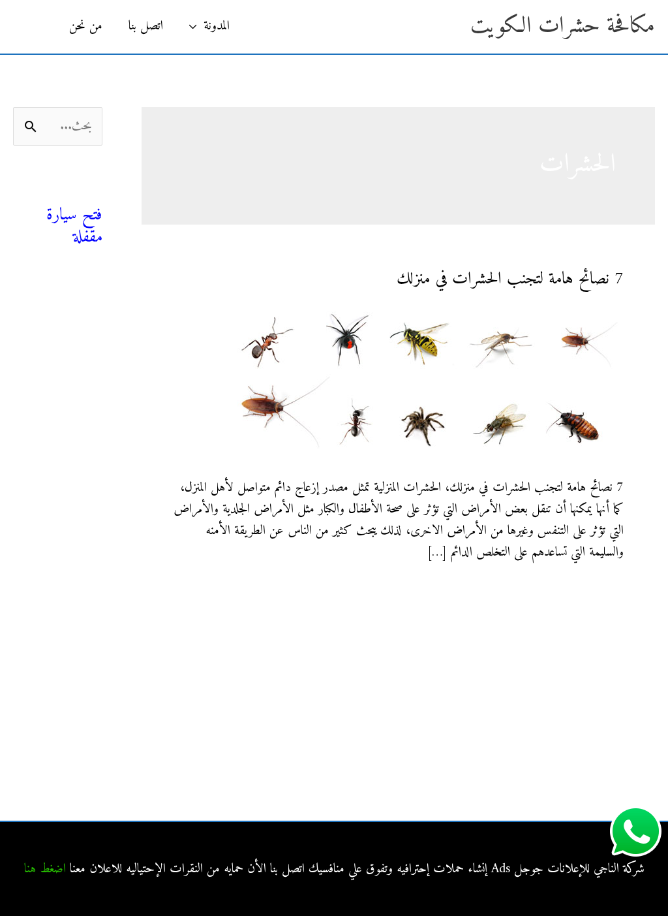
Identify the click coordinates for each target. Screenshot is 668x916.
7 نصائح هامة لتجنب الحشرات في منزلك (510, 279)
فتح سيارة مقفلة (74, 226)
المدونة (217, 26)
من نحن (85, 26)
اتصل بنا (146, 26)
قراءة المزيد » (596, 594)
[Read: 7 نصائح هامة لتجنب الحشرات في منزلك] (428, 381)
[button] (34, 26)
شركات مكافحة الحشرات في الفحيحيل (70, 637)
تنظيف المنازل (72, 326)
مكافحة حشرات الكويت (562, 26)
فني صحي (78, 193)
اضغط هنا (45, 869)
